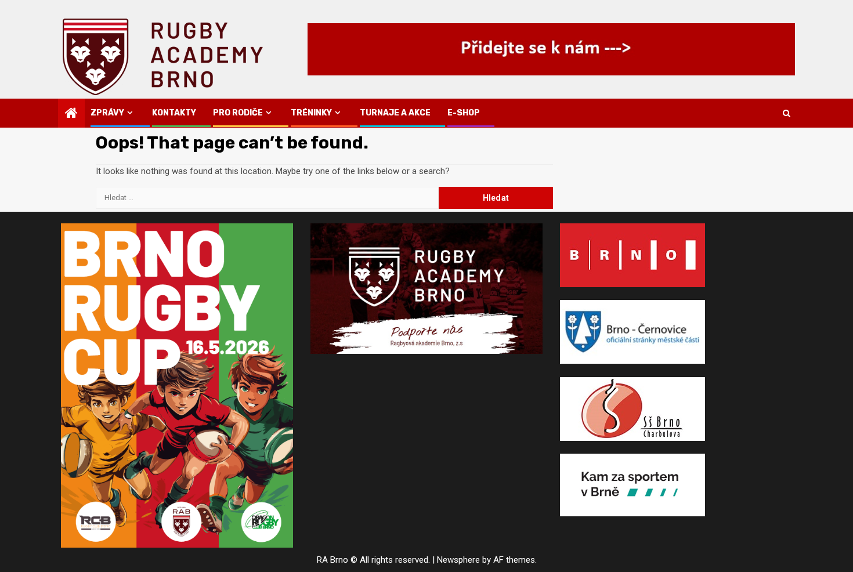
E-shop (463, 113)
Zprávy (107, 113)
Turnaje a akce (395, 113)
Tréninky (311, 113)
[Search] (786, 113)
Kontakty (174, 113)
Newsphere (458, 560)
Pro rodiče (238, 113)
